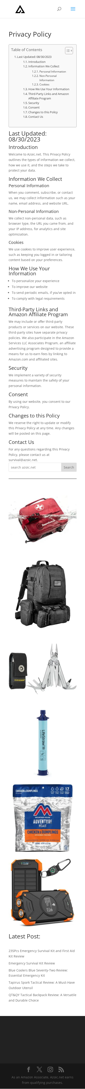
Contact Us (35, 117)
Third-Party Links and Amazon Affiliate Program (48, 96)
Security (33, 103)
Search (69, 467)
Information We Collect (43, 66)
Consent (34, 107)
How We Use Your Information (48, 89)
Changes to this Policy (43, 112)
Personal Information (52, 71)
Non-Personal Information (48, 78)
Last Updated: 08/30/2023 (34, 57)
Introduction (37, 62)
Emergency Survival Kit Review (32, 963)
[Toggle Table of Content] (67, 50)
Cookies (44, 84)
